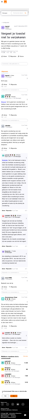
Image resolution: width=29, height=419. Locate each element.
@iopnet (3, 102)
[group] (3, 52)
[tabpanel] (14, 213)
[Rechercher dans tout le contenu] (25, 13)
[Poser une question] (25, 415)
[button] (3, 210)
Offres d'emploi (5, 416)
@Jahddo (5, 160)
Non (5, 396)
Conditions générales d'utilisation (9, 410)
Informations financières (15, 413)
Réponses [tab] (5, 71)
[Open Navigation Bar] (2, 2)
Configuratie (6, 22)
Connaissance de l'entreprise (8, 414)
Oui (14, 396)
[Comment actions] (27, 78)
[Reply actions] (26, 157)
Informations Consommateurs (8, 417)
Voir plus (25, 356)
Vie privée (13, 416)
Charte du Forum (5, 408)
